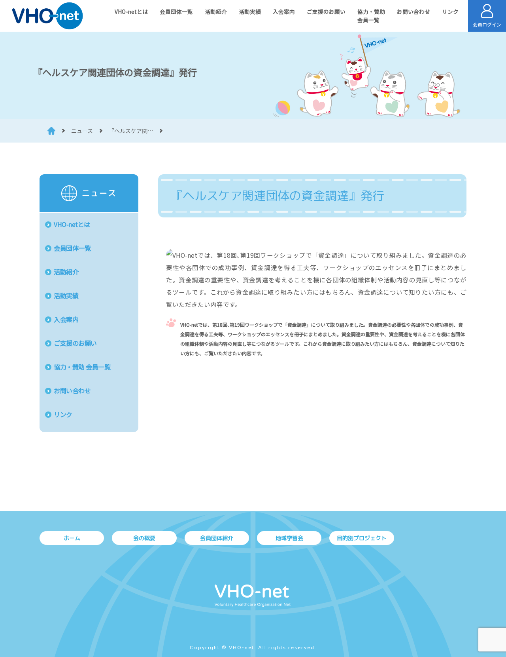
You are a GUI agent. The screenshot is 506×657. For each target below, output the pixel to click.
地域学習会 (289, 538)
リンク (450, 11)
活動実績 (250, 11)
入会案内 (284, 11)
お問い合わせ (413, 11)
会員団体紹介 (216, 538)
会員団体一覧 (176, 11)
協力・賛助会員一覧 (371, 16)
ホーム (72, 538)
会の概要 (144, 538)
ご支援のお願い (326, 11)
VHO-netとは (131, 11)
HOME (51, 131)
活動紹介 (216, 11)
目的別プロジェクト (362, 538)
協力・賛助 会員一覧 (82, 366)
